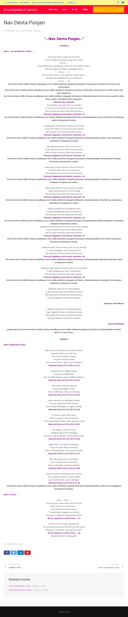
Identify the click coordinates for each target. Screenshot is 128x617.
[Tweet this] (14, 553)
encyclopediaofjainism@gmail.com (50, 2)
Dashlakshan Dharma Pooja (20, 590)
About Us (71, 2)
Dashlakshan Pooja (14, 544)
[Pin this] (27, 553)
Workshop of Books (32, 30)
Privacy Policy (64, 611)
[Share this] (7, 553)
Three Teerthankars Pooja (19, 586)
